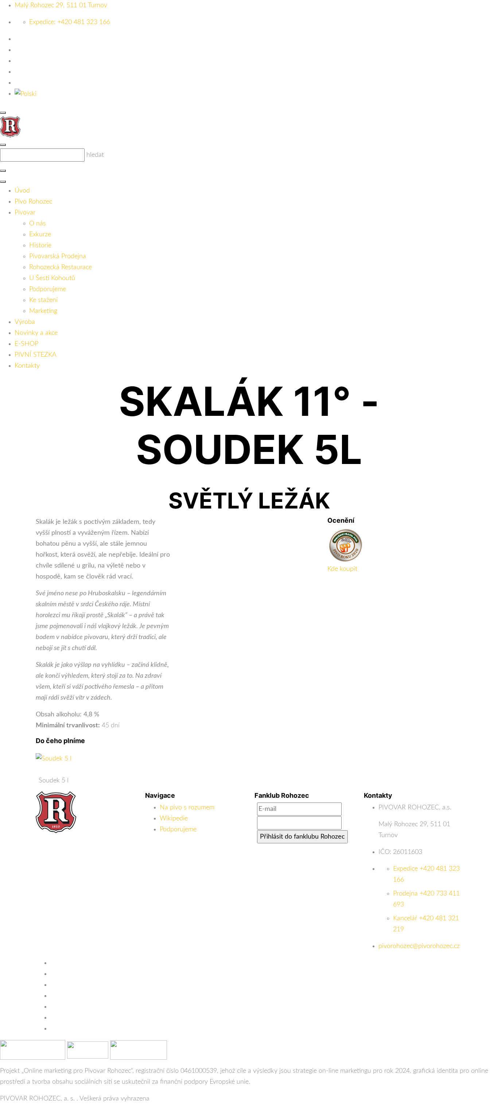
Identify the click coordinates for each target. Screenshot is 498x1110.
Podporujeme (47, 289)
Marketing (43, 311)
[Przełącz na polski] (25, 93)
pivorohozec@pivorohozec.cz (419, 946)
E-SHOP (26, 344)
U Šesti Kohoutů (52, 278)
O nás (37, 223)
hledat (95, 155)
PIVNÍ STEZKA (36, 355)
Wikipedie (174, 818)
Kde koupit (342, 569)
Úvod (22, 190)
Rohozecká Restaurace (60, 267)
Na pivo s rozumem (187, 807)
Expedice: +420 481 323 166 (69, 22)
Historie (40, 245)
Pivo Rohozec (33, 201)
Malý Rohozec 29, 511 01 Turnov (61, 5)
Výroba (25, 322)
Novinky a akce (36, 333)
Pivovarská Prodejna (57, 256)
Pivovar (25, 212)
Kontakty (27, 366)
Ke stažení (43, 300)
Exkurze (40, 234)
